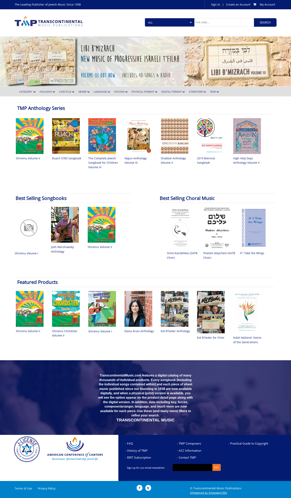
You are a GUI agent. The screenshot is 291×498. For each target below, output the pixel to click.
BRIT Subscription (139, 457)
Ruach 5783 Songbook (66, 158)
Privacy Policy (46, 488)
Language (100, 91)
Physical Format (143, 91)
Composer (196, 91)
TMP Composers (190, 443)
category (26, 91)
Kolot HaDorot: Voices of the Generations (247, 340)
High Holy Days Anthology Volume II (246, 160)
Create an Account (238, 4)
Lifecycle (65, 91)
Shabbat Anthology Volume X (173, 160)
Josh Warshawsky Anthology (62, 249)
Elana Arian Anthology (139, 331)
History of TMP (137, 450)
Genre (82, 91)
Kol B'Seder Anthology (175, 331)
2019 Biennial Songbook (206, 160)
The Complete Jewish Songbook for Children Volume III (103, 162)
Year (213, 91)
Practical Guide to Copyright (249, 443)
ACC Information (190, 450)
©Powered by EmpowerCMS (208, 493)
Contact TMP (187, 457)
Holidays (46, 91)
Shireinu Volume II (28, 158)
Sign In (215, 4)
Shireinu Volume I (26, 253)
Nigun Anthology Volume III (136, 160)
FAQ (130, 443)
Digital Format (171, 91)
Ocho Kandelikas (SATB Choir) (182, 255)
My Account (267, 4)
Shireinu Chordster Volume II (64, 333)
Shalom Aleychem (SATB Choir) (219, 255)
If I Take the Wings (252, 253)
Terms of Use (23, 488)
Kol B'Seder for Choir (210, 337)
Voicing (119, 91)
